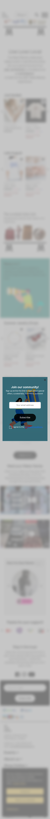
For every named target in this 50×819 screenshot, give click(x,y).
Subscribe (25, 417)
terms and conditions (33, 427)
